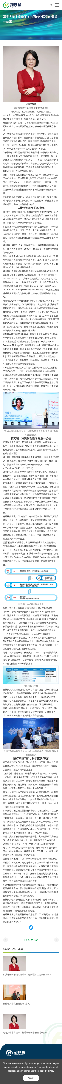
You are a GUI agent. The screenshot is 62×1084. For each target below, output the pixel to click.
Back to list (31, 940)
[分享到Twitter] (31, 927)
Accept (31, 1078)
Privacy (50, 1071)
